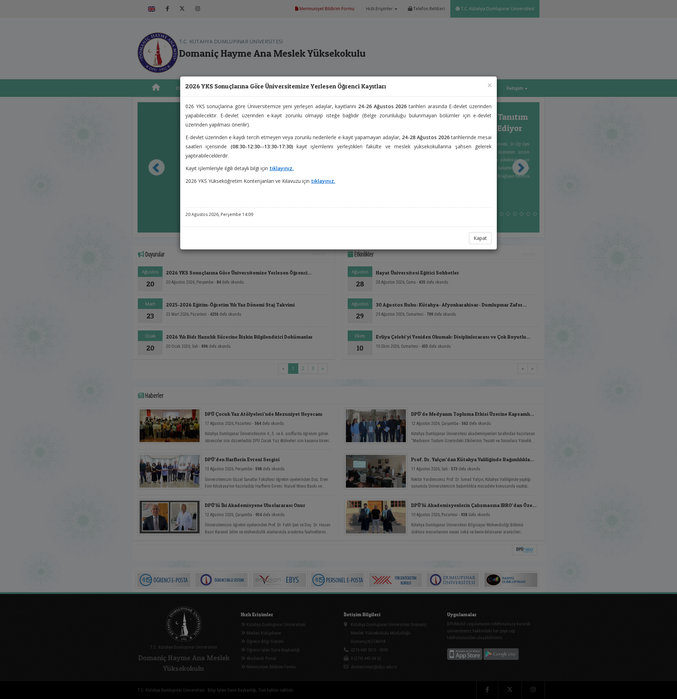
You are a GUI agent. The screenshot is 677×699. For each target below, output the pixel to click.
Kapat (480, 238)
